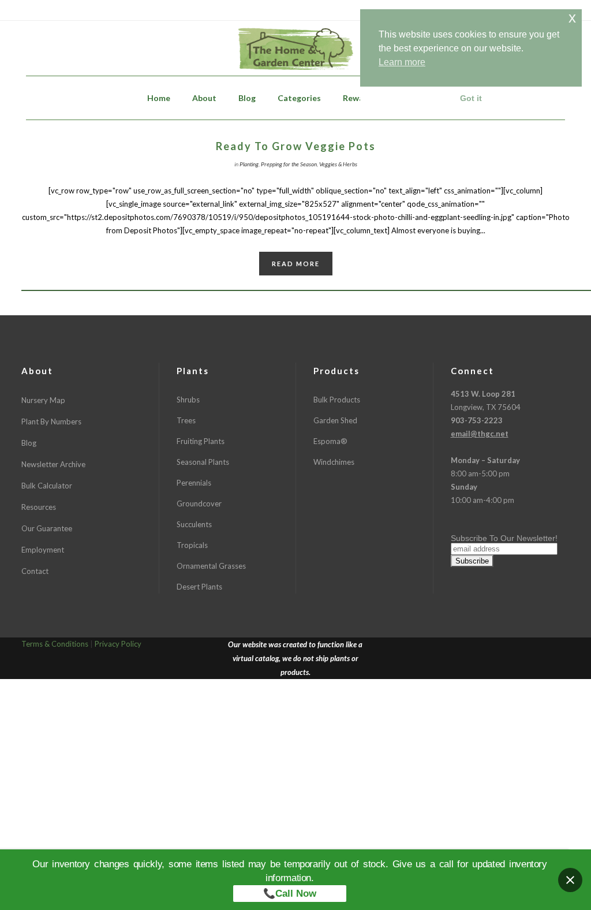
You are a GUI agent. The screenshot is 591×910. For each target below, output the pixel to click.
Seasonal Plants (203, 462)
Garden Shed (335, 420)
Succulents (194, 524)
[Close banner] (570, 880)
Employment (42, 549)
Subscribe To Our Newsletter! (504, 538)
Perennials (194, 482)
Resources (38, 507)
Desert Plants (199, 586)
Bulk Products (336, 399)
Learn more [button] (402, 62)
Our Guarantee (46, 528)
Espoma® (330, 441)
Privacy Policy (118, 643)
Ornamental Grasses (211, 565)
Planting (249, 164)
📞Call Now (289, 893)
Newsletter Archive (53, 464)
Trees (186, 420)
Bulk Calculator (46, 485)
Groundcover (199, 503)
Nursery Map (43, 400)
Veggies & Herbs (338, 164)
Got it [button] (471, 98)
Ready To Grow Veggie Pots (296, 146)
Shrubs (188, 399)
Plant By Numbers (51, 421)
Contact (34, 571)
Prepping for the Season (289, 164)
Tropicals (192, 545)
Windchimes (333, 462)
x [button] (572, 17)
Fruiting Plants (201, 441)
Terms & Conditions (54, 643)
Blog (28, 442)
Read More (296, 263)
